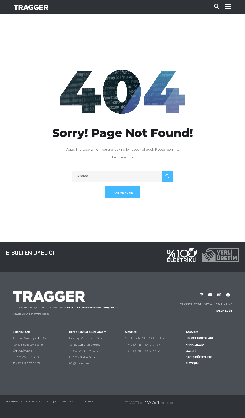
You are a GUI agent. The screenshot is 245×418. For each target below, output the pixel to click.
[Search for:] (122, 176)
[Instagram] (219, 295)
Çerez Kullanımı (85, 401)
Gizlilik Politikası (68, 401)
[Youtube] (210, 295)
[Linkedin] (201, 295)
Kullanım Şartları (51, 401)
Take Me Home (122, 192)
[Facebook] (228, 295)
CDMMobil (152, 402)
